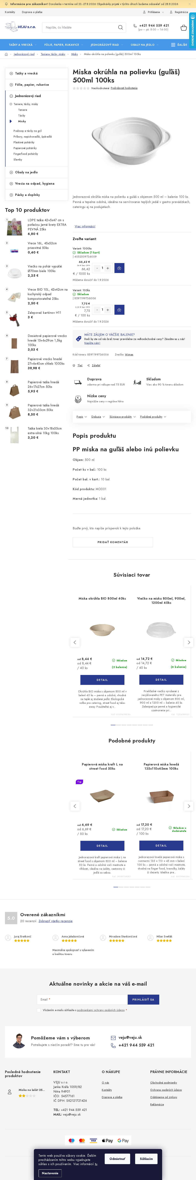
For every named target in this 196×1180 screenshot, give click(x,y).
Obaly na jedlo (26, 172)
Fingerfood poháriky (26, 154)
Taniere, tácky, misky (26, 104)
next (188, 642)
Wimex (129, 354)
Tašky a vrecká (26, 73)
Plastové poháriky (24, 142)
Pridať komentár (113, 542)
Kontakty (10, 12)
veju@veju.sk (130, 1037)
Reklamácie (157, 1104)
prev (75, 642)
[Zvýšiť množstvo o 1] (107, 268)
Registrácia (181, 12)
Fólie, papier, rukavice (32, 84)
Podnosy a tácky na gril (28, 131)
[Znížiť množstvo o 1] (97, 268)
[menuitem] (22, 45)
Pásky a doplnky (27, 195)
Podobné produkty (151, 417)
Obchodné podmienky (163, 1083)
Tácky (21, 115)
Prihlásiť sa (143, 1000)
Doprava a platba (32, 12)
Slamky (18, 159)
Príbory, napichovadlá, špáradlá (33, 137)
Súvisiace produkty (121, 417)
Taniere (22, 110)
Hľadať (120, 28)
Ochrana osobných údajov (166, 1090)
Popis (80, 417)
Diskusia (96, 417)
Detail (102, 680)
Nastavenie (50, 1173)
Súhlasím (146, 1159)
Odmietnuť (117, 1159)
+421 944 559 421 (153, 26)
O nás (105, 1083)
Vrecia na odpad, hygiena (34, 183)
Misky (22, 121)
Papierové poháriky (25, 148)
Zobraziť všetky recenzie (56, 921)
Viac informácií (85, 226)
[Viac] (179, 45)
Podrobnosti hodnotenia (124, 88)
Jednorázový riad (28, 96)
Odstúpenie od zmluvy (163, 1097)
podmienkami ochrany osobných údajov (101, 1010)
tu (96, 1164)
